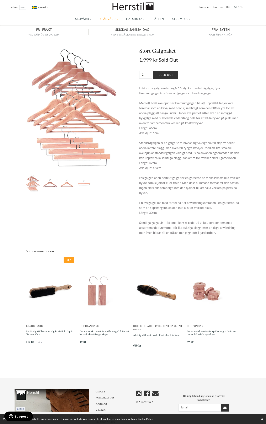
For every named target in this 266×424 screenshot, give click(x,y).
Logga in (204, 7)
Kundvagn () (221, 7)
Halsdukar (135, 19)
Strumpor (181, 19)
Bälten (158, 19)
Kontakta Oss (105, 397)
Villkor (101, 409)
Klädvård (109, 19)
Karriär (101, 403)
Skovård (83, 19)
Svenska (43, 7)
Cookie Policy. (145, 419)
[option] (53, 302)
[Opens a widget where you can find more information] (18, 417)
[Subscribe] (225, 408)
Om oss (100, 391)
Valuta (14, 7)
